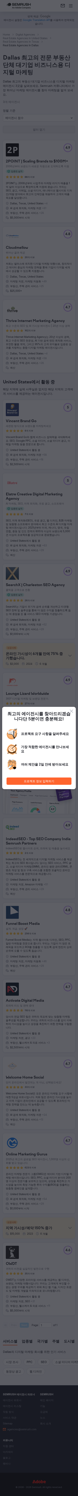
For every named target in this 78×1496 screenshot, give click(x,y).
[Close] (71, 711)
